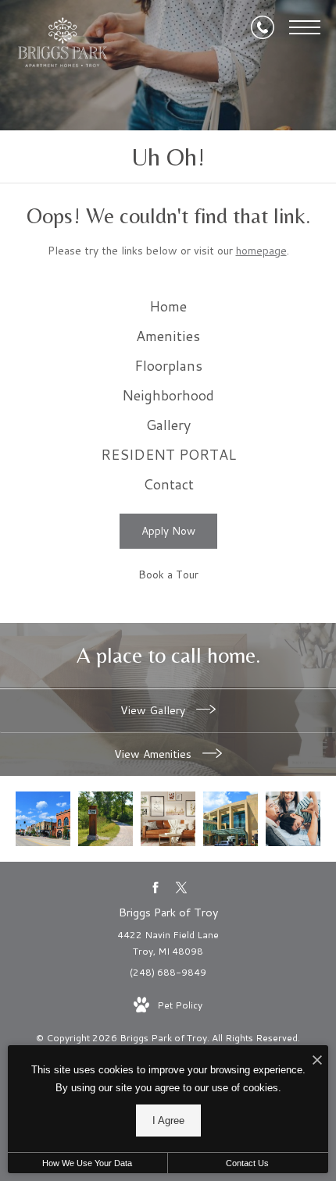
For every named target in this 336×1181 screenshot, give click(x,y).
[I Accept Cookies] (317, 1061)
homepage (261, 250)
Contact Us (247, 1163)
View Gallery (154, 710)
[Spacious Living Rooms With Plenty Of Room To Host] (168, 818)
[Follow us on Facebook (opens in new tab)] (155, 887)
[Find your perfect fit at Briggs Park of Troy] (43, 818)
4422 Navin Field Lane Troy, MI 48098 (168, 943)
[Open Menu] (304, 27)
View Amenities (154, 754)
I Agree (168, 1120)
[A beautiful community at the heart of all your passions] (105, 818)
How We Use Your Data (87, 1163)
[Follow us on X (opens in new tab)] (181, 887)
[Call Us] (262, 27)
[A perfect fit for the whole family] (230, 818)
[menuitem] (168, 307)
